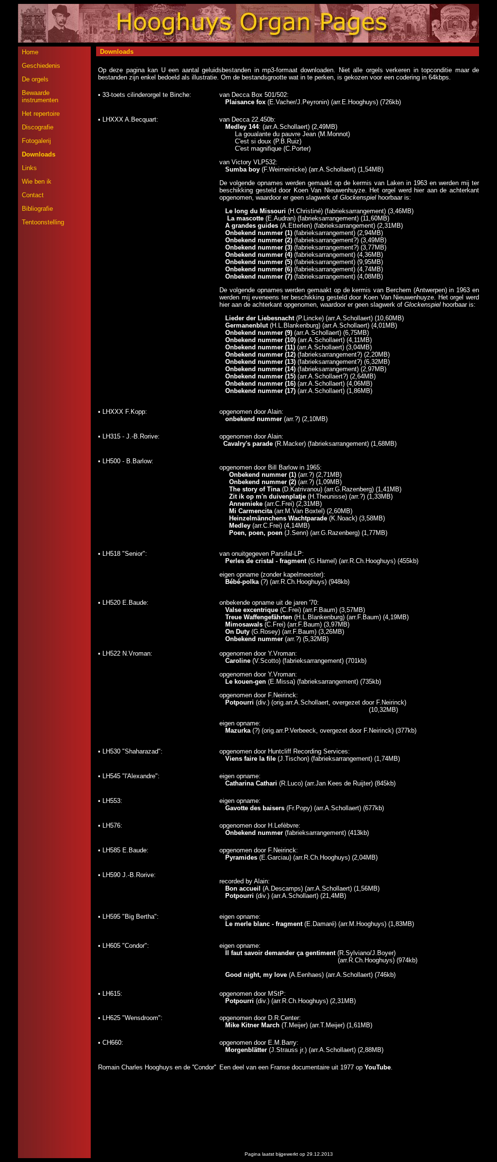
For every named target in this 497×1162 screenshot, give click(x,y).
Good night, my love (256, 974)
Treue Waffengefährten (258, 617)
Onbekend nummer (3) (258, 247)
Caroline (237, 660)
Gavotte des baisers (254, 808)
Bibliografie (37, 208)
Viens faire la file (250, 758)
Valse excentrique (251, 609)
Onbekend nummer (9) (258, 332)
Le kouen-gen (245, 681)
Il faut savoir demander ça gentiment (280, 953)
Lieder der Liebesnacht (259, 318)
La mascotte (241, 218)
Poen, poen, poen (255, 532)
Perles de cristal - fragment (265, 561)
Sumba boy (242, 169)
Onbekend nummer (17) (260, 390)
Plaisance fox (245, 102)
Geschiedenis (41, 65)
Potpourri (239, 702)
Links (29, 168)
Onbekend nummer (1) (258, 232)
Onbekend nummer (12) (260, 354)
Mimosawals (244, 624)
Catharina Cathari (251, 783)
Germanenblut (246, 325)
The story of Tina (254, 489)
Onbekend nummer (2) (258, 240)
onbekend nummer (254, 419)
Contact (33, 195)
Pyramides (241, 857)
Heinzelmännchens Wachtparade (278, 518)
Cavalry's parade (248, 443)
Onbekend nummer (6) (258, 269)
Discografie (37, 127)
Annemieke (246, 503)
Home (30, 52)
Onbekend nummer (255, 639)
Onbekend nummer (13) (260, 361)
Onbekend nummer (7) (258, 276)
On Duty (237, 631)
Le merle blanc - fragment (263, 923)
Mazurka (237, 730)
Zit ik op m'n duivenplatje (267, 496)
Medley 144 (242, 126)
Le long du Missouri (255, 211)
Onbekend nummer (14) (260, 369)
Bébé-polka (242, 581)
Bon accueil (243, 888)
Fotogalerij (36, 140)
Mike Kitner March (252, 1025)
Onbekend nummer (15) (260, 376)
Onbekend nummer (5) (258, 262)
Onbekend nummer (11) (260, 347)
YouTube (377, 1067)
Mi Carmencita (250, 511)
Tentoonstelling (43, 222)
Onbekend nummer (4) (258, 254)
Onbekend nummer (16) (260, 383)
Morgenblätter (246, 1049)
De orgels (35, 79)
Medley (239, 525)
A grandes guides (252, 225)
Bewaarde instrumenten (40, 96)
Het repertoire (41, 113)
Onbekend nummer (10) (260, 340)
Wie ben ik (36, 181)
